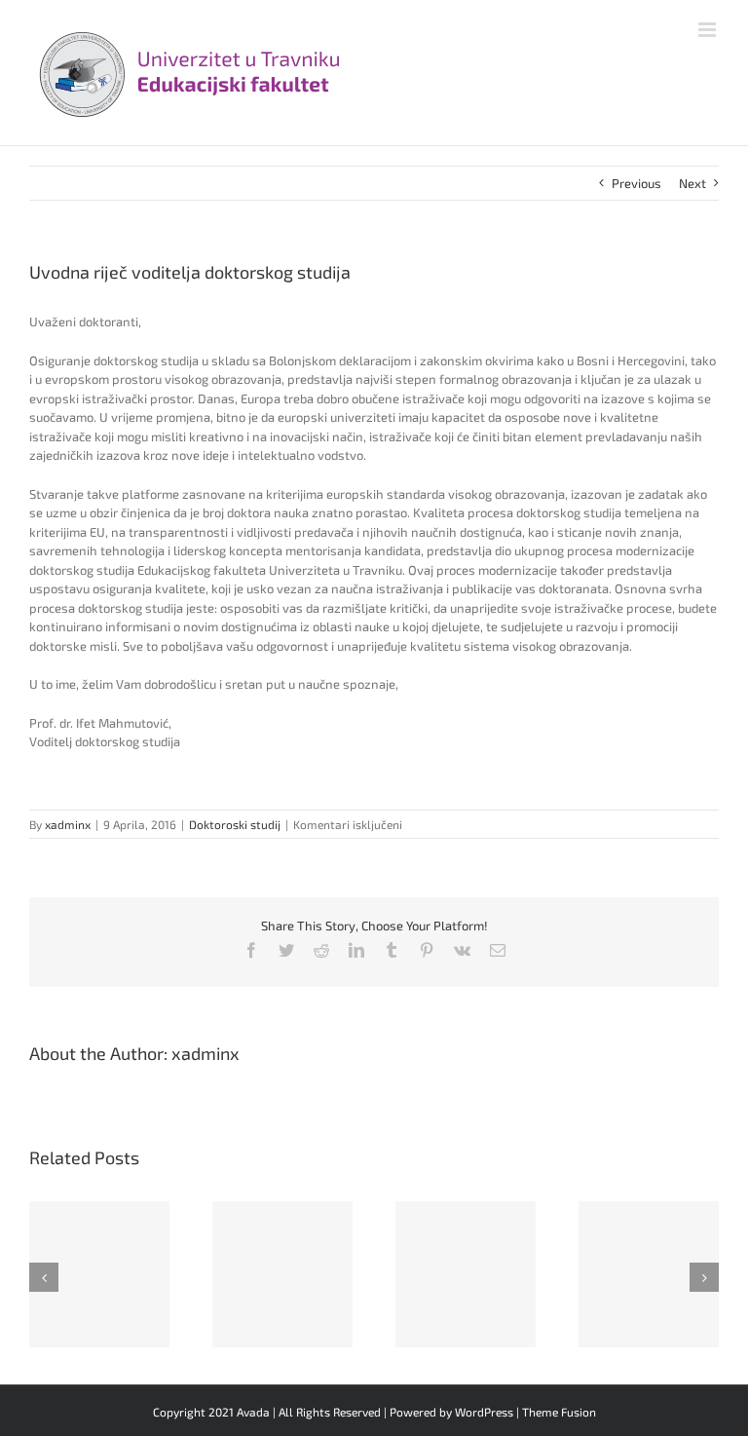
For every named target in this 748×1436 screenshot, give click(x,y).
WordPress (484, 1411)
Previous (636, 183)
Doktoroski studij (234, 824)
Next (692, 183)
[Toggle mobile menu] (708, 29)
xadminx (68, 824)
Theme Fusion (559, 1411)
